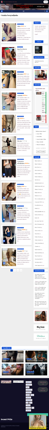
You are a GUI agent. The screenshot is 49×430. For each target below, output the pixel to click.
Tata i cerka (37, 230)
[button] (44, 11)
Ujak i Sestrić (38, 249)
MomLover (37, 195)
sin (32, 407)
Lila (20, 118)
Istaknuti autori (38, 183)
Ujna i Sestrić (38, 256)
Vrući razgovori (20, 24)
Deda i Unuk (37, 173)
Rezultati (43, 151)
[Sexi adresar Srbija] (41, 315)
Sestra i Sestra (38, 214)
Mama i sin (37, 192)
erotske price (28, 384)
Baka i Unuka (38, 164)
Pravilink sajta (41, 427)
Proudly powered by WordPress (6, 425)
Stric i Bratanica (38, 224)
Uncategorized (38, 259)
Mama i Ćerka (38, 189)
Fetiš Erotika (6, 374)
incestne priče (29, 389)
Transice (37, 246)
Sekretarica (23, 74)
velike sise (28, 410)
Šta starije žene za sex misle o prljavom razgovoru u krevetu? (40, 283)
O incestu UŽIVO (38, 202)
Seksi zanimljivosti (39, 211)
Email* (36, 34)
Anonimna (44, 278)
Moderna (22, 208)
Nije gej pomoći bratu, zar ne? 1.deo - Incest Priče (40, 302)
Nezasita (22, 251)
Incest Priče (5, 6)
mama (32, 394)
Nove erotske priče (39, 198)
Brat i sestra (37, 170)
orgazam (28, 405)
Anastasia (22, 95)
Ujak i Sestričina (38, 252)
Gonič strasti (30, 374)
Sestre (36, 217)
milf (27, 402)
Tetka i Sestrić (38, 240)
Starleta (21, 186)
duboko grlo (28, 382)
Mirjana (22, 230)
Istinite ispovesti (38, 186)
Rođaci (36, 208)
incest (27, 387)
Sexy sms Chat (38, 221)
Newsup (17, 425)
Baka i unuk (37, 160)
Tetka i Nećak (38, 237)
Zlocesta (22, 141)
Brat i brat (37, 167)
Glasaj (38, 151)
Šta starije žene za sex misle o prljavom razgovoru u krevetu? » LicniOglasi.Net (40, 295)
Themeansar (3, 426)
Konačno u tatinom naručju (35, 360)
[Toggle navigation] (23, 11)
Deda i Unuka (38, 176)
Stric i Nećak (38, 227)
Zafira (21, 26)
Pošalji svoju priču (38, 424)
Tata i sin (37, 233)
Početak (32, 424)
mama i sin (28, 397)
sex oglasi (28, 407)
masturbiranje (28, 400)
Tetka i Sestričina (38, 243)
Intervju (36, 179)
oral (31, 402)
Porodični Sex (38, 205)
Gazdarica (6, 360)
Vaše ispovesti (38, 262)
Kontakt (46, 427)
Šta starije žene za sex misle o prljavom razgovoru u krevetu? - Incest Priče (40, 276)
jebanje (27, 394)
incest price (28, 392)
